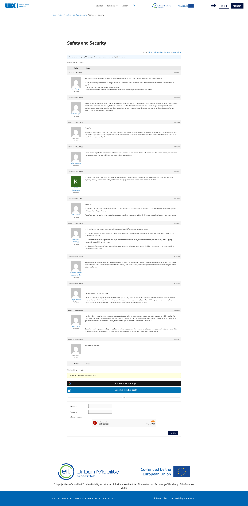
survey (169, 52)
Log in (224, 6)
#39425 (177, 97)
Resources (111, 5)
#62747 (177, 339)
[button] (134, 6)
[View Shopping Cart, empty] (212, 6)
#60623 (177, 198)
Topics (60, 14)
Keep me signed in (78, 417)
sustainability (176, 52)
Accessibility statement (182, 498)
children (150, 52)
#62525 (177, 310)
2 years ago (110, 57)
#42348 (177, 122)
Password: (73, 412)
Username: (73, 406)
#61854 (177, 283)
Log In (173, 432)
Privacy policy (161, 498)
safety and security (160, 52)
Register (237, 6)
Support (125, 5)
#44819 (177, 147)
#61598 (177, 256)
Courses (99, 5)
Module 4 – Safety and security (76, 14)
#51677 (177, 171)
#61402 (177, 223)
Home (54, 14)
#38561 (177, 72)
